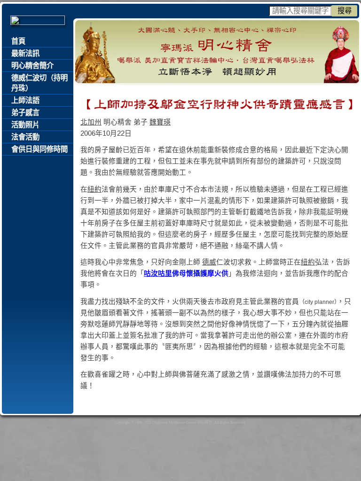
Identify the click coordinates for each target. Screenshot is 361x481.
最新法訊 (25, 53)
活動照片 (25, 125)
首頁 (18, 41)
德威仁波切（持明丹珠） (39, 83)
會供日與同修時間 (39, 149)
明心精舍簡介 (32, 66)
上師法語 (25, 100)
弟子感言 (25, 112)
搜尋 (344, 11)
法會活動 (25, 137)
